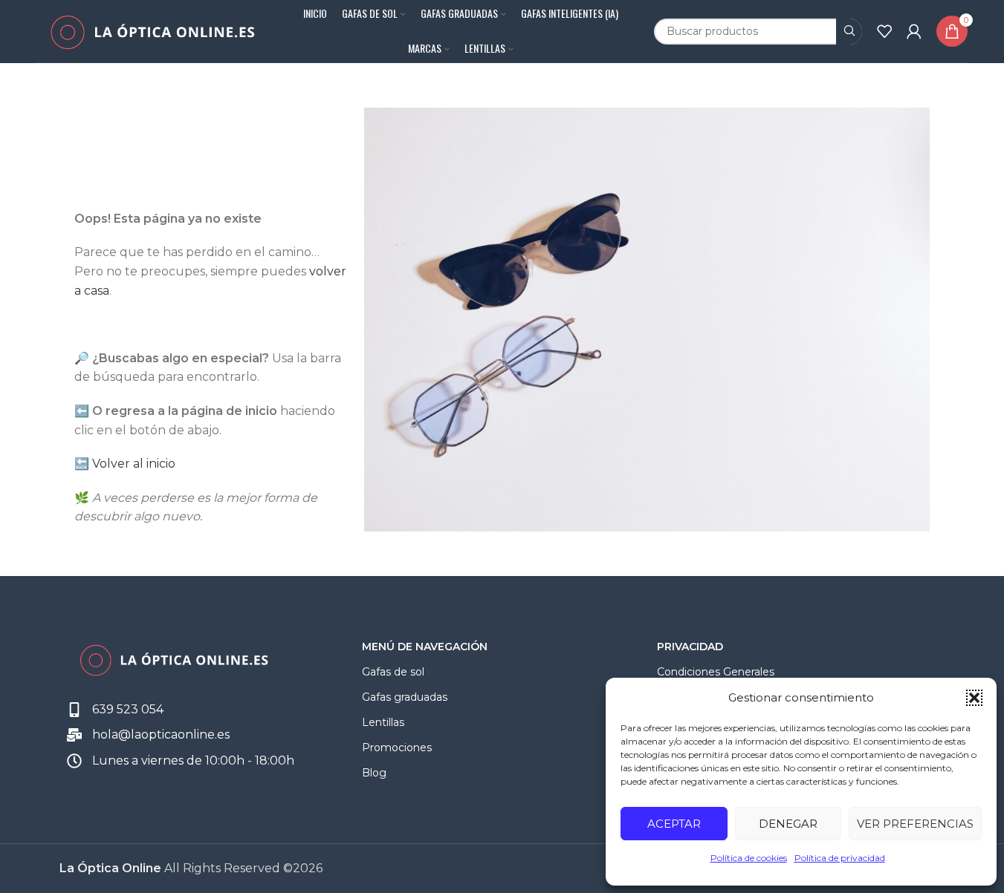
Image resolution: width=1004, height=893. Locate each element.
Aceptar (674, 824)
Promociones (397, 747)
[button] (974, 697)
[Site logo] (152, 30)
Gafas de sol (393, 671)
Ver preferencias (915, 824)
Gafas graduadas (404, 697)
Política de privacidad (839, 857)
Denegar (788, 824)
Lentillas (383, 722)
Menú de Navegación (425, 646)
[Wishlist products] (884, 31)
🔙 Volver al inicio (124, 464)
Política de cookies (748, 857)
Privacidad (690, 646)
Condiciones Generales (715, 671)
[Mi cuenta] (914, 31)
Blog (374, 772)
